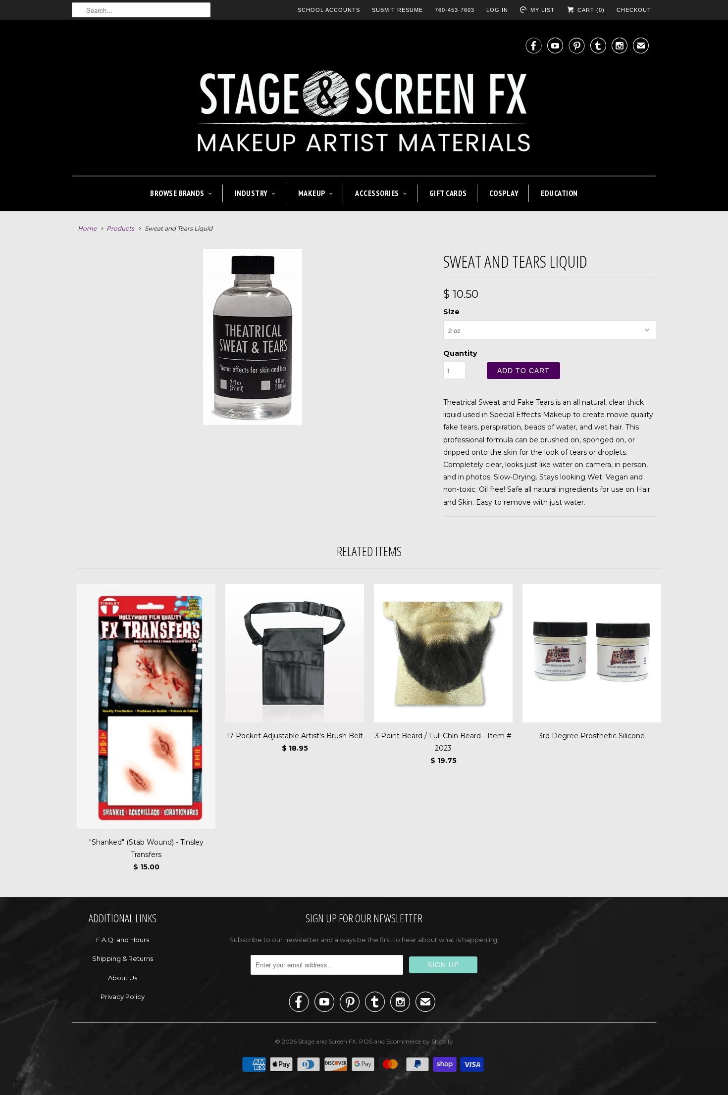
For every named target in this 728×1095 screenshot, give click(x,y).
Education (559, 193)
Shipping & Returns (122, 958)
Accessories (377, 193)
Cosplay (504, 193)
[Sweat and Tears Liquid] (252, 337)
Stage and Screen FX (327, 1041)
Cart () (590, 10)
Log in (497, 10)
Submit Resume (397, 10)
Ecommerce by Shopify (419, 1041)
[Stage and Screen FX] (364, 100)
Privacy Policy (123, 996)
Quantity (460, 353)
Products (120, 228)
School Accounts (329, 10)
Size (451, 311)
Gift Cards (448, 193)
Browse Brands (177, 193)
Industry (251, 193)
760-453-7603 (454, 10)
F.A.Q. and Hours (122, 940)
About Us (122, 978)
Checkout (634, 10)
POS (365, 1041)
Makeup (311, 193)
